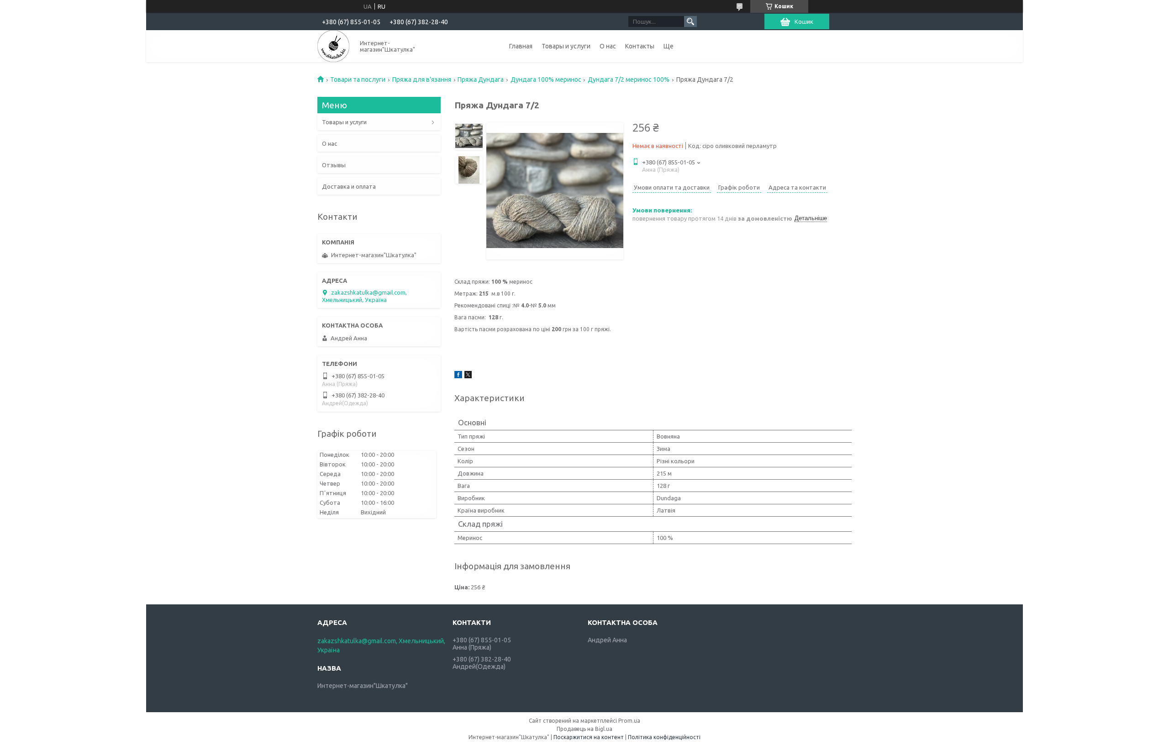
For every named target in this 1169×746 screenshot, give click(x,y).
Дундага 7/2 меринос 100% (628, 79)
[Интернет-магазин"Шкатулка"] (333, 46)
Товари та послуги (357, 79)
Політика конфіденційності (664, 737)
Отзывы (334, 165)
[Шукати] (690, 21)
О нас (608, 46)
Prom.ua (629, 721)
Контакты (639, 46)
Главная (520, 46)
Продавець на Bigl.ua (584, 729)
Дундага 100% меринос (546, 79)
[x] (468, 376)
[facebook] (458, 376)
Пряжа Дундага (481, 79)
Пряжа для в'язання (421, 79)
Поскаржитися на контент (588, 737)
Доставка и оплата (349, 186)
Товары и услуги (566, 46)
